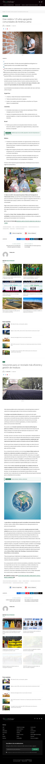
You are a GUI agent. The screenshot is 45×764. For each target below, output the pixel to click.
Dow (13, 226)
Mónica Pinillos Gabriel (7, 582)
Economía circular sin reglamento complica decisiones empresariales (31, 650)
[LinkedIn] (4, 67)
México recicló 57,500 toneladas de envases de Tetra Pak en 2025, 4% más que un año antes (12, 632)
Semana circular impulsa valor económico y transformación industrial (32, 632)
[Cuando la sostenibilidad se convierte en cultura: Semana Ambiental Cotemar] (32, 270)
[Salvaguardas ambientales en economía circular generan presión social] (12, 642)
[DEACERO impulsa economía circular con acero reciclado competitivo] (32, 659)
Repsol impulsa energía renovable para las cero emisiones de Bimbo (11, 311)
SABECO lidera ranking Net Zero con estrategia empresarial (32, 294)
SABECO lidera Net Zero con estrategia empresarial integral (11, 294)
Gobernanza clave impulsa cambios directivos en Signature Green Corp (12, 277)
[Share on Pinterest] (7, 29)
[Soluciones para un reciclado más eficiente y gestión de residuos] (22, 388)
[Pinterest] (4, 69)
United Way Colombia (20, 228)
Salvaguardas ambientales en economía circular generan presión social (11, 650)
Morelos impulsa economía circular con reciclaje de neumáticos (11, 667)
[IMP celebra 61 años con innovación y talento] (6, 325)
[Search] (39, 2)
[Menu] (41, 2)
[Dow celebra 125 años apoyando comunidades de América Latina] (22, 43)
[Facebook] (4, 62)
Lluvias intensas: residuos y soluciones (19, 479)
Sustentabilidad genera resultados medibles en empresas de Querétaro (32, 311)
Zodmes (26, 582)
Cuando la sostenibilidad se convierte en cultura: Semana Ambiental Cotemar (31, 277)
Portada (4, 11)
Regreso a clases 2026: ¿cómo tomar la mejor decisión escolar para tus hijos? (25, 330)
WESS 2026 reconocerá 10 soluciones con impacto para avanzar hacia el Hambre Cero (26, 345)
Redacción (12, 252)
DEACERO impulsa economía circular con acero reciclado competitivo (31, 667)
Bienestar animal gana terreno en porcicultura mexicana (21, 337)
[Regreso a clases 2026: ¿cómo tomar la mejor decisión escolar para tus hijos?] (6, 332)
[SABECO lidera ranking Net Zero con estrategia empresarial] (32, 286)
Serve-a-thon (12, 228)
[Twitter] (4, 64)
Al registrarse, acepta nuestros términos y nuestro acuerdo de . (22, 752)
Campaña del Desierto (7, 226)
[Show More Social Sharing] (9, 29)
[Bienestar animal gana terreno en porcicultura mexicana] (6, 339)
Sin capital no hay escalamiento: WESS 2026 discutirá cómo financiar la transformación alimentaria (24, 351)
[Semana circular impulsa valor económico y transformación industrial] (32, 624)
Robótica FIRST (6, 228)
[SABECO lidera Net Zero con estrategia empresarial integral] (12, 286)
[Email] (4, 72)
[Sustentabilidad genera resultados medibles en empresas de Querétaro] (32, 303)
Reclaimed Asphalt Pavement (18, 582)
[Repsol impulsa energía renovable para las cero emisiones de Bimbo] (12, 303)
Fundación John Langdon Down (21, 226)
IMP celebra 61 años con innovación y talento (19, 324)
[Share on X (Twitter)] (5, 29)
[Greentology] (9, 2)
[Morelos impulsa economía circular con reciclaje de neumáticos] (12, 659)
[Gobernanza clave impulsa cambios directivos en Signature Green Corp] (12, 270)
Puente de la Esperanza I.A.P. (34, 226)
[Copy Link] (4, 75)
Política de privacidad (33, 752)
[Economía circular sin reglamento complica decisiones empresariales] (32, 642)
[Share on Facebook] (3, 29)
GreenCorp (5, 16)
